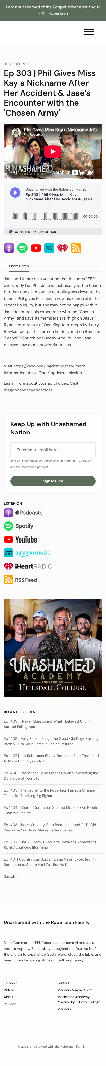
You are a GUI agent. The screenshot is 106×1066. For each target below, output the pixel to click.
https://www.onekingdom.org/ (40, 366)
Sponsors (64, 1009)
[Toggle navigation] (89, 32)
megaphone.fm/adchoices (28, 390)
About (8, 997)
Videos (9, 990)
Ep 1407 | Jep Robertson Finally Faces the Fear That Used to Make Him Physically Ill (51, 758)
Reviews (10, 1004)
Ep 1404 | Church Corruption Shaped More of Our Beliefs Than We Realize (51, 810)
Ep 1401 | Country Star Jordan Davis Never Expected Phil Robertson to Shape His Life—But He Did (50, 862)
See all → (11, 876)
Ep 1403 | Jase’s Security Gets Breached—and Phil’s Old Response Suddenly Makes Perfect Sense (50, 827)
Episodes (10, 983)
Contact (63, 983)
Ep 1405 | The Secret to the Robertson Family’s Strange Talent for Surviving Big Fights (49, 793)
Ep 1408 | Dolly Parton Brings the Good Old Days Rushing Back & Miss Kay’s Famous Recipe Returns (51, 741)
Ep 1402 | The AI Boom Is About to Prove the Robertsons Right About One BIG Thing (50, 845)
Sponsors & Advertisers (74, 990)
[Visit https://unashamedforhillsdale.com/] (53, 647)
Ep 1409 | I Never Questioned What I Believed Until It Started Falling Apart (47, 724)
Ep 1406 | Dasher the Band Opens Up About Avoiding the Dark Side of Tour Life (51, 776)
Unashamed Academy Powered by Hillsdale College (78, 999)
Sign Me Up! (53, 481)
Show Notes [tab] (19, 266)
